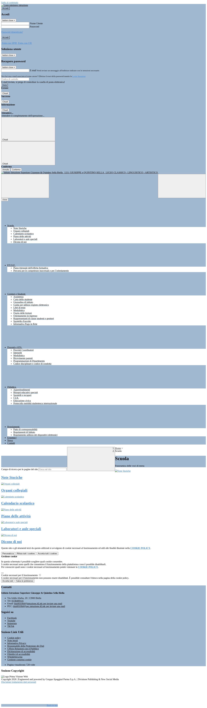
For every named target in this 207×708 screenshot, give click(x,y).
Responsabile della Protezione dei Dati (25, 646)
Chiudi (5, 93)
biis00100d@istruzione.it (38, 603)
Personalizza (8, 553)
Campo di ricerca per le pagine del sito (19, 469)
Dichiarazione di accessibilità (21, 651)
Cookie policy (14, 637)
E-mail (33, 70)
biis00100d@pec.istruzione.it (39, 606)
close (4, 199)
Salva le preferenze (24, 581)
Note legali (12, 640)
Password (34, 26)
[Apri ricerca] (182, 186)
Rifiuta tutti (26, 553)
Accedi (5, 8)
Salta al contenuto (9, 2)
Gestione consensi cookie (19, 659)
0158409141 (18, 601)
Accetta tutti (47, 553)
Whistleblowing (14, 657)
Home (118, 448)
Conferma (16, 169)
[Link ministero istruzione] (14, 5)
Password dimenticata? (12, 32)
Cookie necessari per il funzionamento (19, 575)
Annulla (5, 169)
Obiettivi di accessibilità (18, 654)
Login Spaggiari (79, 76)
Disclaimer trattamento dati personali (18, 682)
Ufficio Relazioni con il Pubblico (23, 648)
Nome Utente (36, 23)
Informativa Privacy (16, 643)
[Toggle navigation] (25, 186)
